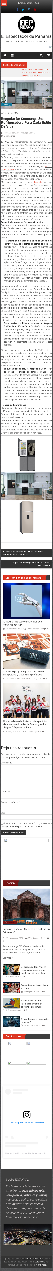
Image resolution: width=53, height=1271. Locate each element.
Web (3, 813)
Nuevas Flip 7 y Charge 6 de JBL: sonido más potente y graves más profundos (24, 673)
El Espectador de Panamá (26, 36)
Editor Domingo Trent (35, 629)
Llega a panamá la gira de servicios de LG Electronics (31, 564)
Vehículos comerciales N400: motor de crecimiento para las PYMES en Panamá (36, 72)
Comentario (7, 763)
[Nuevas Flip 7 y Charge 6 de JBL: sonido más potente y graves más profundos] (26, 651)
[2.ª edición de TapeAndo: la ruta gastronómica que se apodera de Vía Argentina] (11, 969)
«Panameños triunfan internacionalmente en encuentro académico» (31, 1003)
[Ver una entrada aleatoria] (48, 55)
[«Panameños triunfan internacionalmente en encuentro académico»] (11, 1003)
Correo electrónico (10, 802)
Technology (6, 105)
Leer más (7, 958)
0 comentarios (9, 136)
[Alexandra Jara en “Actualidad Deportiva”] (11, 1021)
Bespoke (38, 182)
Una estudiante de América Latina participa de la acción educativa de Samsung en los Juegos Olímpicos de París (25, 724)
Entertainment (10, 922)
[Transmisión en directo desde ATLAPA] (11, 987)
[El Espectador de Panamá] (4, 55)
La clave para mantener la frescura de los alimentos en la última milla (23, 553)
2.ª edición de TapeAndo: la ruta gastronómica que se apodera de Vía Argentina (33, 970)
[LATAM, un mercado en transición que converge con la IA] (26, 601)
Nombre (5, 791)
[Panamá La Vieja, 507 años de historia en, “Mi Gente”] (26, 906)
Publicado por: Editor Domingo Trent (18, 133)
